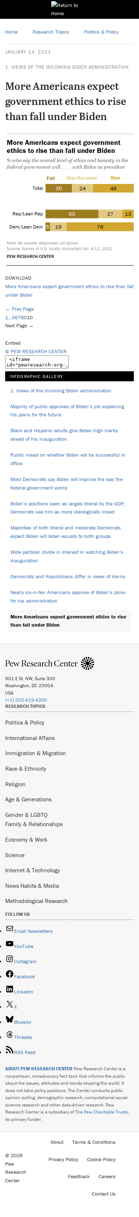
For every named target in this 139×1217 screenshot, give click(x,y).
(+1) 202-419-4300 (26, 700)
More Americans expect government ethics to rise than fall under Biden (68, 620)
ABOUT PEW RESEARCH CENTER (39, 1069)
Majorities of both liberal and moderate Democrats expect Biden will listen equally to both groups (65, 531)
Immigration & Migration (35, 753)
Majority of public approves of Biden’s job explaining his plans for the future (67, 410)
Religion (15, 784)
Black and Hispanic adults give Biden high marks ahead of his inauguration (64, 434)
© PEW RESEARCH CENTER (36, 351)
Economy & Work (26, 839)
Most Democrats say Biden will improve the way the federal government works (66, 483)
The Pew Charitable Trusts (101, 1112)
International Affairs (29, 738)
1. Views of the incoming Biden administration (67, 67)
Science (14, 855)
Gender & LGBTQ (26, 814)
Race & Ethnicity (25, 768)
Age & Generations (28, 799)
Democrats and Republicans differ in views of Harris (67, 576)
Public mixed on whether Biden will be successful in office (67, 459)
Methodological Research (36, 900)
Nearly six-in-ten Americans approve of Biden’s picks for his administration (68, 596)
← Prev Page (19, 309)
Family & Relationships (34, 824)
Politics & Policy (24, 722)
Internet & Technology (32, 870)
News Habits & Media (32, 885)
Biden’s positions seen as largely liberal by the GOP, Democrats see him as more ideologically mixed (67, 507)
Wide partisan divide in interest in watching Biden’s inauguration (66, 556)
